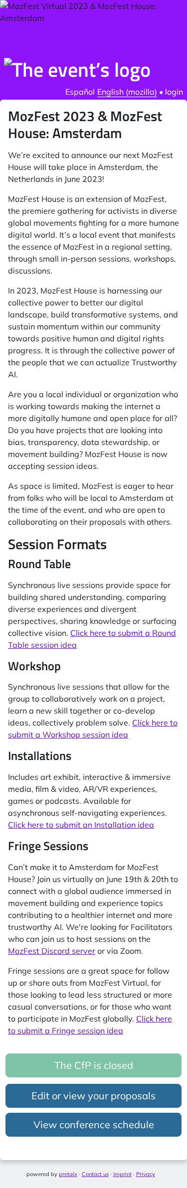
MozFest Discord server (51, 951)
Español (80, 92)
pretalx (68, 1174)
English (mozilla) (127, 92)
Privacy (145, 1174)
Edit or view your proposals (93, 1095)
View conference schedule (93, 1124)
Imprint (122, 1174)
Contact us (95, 1174)
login (174, 92)
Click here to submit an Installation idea (81, 825)
